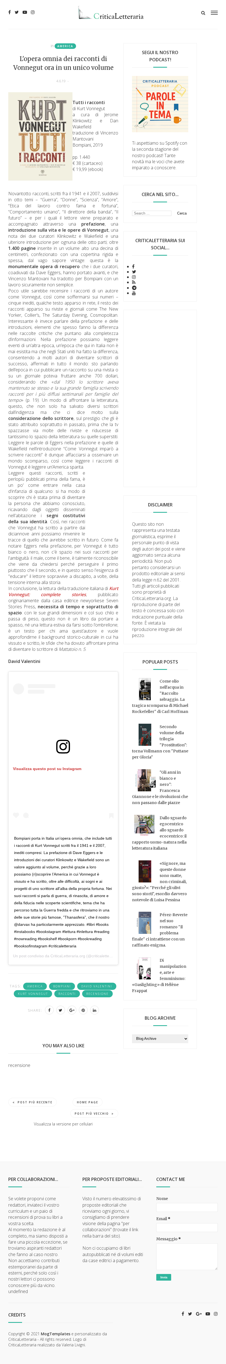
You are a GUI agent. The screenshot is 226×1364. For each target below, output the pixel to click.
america (65, 46)
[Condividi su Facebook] (49, 1010)
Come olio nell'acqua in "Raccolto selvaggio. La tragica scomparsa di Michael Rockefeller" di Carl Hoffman (160, 696)
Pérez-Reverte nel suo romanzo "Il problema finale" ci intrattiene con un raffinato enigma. (159, 930)
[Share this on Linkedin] (94, 1010)
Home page (87, 1102)
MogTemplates (55, 1333)
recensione (97, 994)
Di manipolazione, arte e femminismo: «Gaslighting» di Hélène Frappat (159, 975)
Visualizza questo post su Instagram (47, 768)
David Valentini (96, 986)
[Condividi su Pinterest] (83, 1010)
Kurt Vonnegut (33, 994)
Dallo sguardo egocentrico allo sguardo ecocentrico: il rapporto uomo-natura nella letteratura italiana (159, 833)
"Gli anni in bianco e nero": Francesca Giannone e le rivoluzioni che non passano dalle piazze (160, 787)
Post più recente (35, 1102)
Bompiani (62, 986)
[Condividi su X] (60, 1010)
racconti (67, 994)
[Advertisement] (160, 398)
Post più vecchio (92, 1113)
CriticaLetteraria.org (67, 956)
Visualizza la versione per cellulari (63, 1124)
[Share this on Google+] (72, 1010)
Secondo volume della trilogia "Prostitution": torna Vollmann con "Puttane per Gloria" (160, 742)
